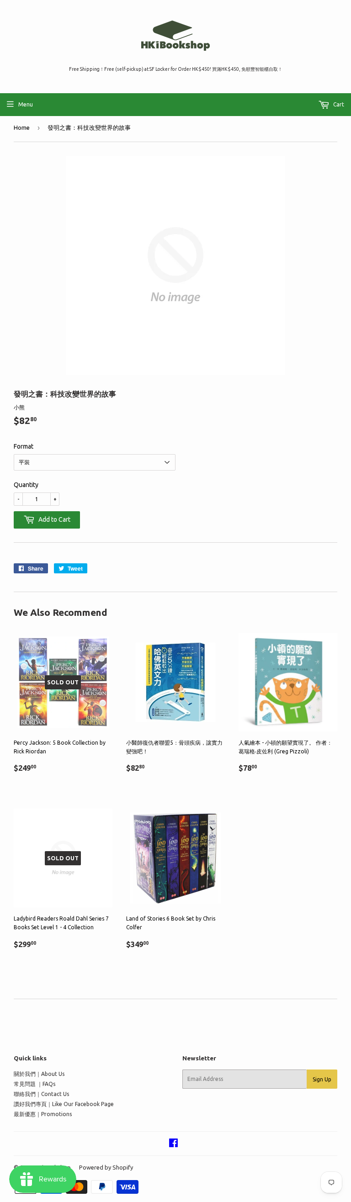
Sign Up (322, 1079)
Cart (338, 104)
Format (23, 446)
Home (22, 127)
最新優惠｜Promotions (43, 1114)
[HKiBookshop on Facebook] (173, 1144)
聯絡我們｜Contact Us (41, 1094)
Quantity (26, 484)
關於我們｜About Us (39, 1074)
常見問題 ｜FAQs (34, 1084)
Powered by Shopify (106, 1167)
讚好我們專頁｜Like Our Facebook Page (64, 1104)
